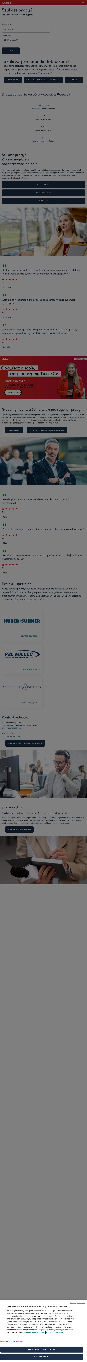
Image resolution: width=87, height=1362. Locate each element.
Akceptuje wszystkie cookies (41, 1349)
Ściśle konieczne (41, 1356)
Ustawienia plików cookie (11, 1341)
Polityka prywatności (54, 1332)
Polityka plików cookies (35, 1332)
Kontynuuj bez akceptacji (77, 1303)
